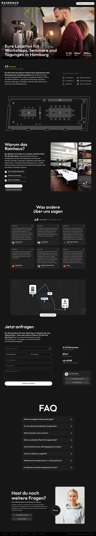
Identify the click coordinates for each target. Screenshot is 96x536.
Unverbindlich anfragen (85, 3)
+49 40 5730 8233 (76, 382)
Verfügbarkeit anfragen (13, 186)
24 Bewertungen (53, 219)
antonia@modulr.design (77, 378)
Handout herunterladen (13, 189)
